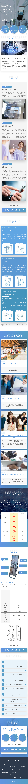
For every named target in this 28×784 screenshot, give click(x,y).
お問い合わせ (14, 781)
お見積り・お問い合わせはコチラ (14, 210)
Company (14, 760)
